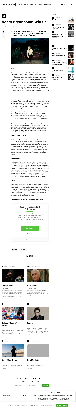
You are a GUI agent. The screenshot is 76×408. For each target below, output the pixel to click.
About (35, 395)
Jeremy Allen (6, 328)
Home (25, 395)
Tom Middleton (33, 360)
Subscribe (45, 385)
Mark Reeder (32, 285)
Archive (25, 398)
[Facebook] (62, 4)
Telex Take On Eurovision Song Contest (57, 36)
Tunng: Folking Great (59, 55)
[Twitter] (64, 4)
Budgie (30, 323)
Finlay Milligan (6, 26)
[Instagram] (67, 4)
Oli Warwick (5, 288)
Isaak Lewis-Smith (32, 288)
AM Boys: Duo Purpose (57, 78)
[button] (73, 392)
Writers (36, 398)
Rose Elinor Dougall (10, 360)
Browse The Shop (62, 405)
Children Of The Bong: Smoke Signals (59, 63)
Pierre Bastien (8, 285)
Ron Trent (55, 20)
